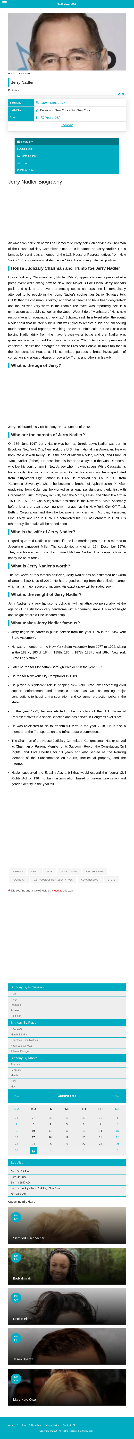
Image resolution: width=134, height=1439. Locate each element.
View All (67, 125)
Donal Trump (69, 871)
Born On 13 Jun (20, 1171)
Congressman (90, 879)
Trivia (23, 163)
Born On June (19, 1177)
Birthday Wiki (67, 4)
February (16, 1070)
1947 (61, 103)
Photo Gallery (28, 156)
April (13, 1081)
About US (13, 1425)
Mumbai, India (19, 1034)
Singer (14, 999)
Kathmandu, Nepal (21, 1045)
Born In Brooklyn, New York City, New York (35, 1188)
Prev (16, 1096)
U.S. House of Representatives (53, 879)
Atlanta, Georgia (20, 1051)
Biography (26, 141)
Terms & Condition (31, 1425)
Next (117, 1096)
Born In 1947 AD (20, 1182)
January (15, 1064)
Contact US (69, 1425)
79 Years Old (50, 117)
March (14, 1075)
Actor (14, 993)
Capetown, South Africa (24, 1040)
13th (53, 103)
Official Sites (27, 170)
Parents (17, 871)
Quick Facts (25, 148)
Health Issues (95, 871)
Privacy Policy (52, 1425)
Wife (49, 871)
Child (34, 871)
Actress (15, 1010)
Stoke (111, 879)
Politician (13, 90)
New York (16, 1029)
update (58, 890)
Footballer (16, 1004)
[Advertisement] (67, 212)
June (45, 103)
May (13, 1086)
